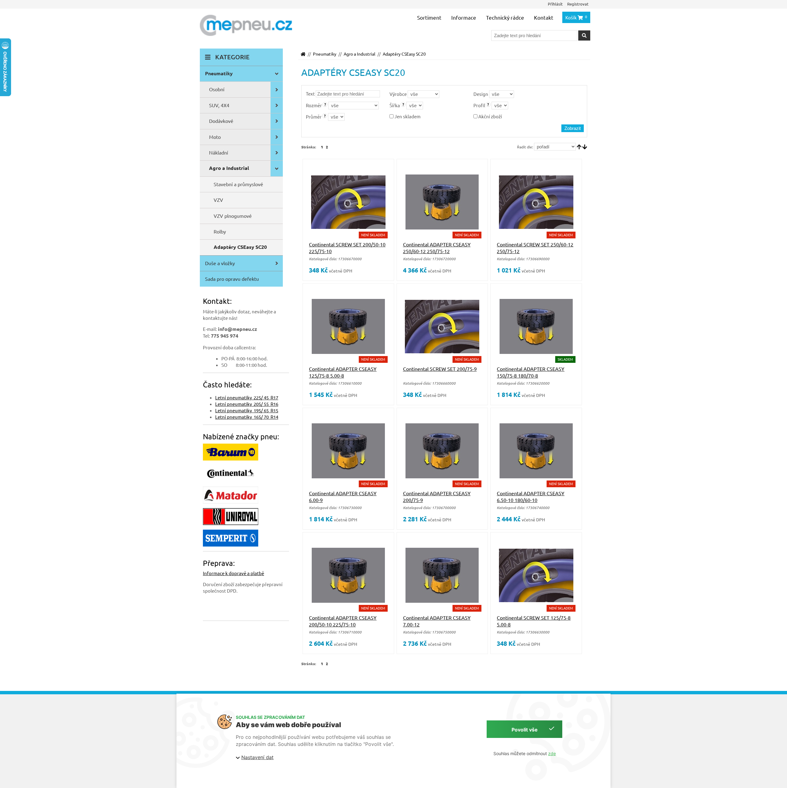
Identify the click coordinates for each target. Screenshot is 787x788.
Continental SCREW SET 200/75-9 (440, 369)
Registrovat (577, 3)
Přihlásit (555, 3)
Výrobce (398, 94)
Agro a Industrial (359, 54)
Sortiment (429, 17)
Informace (463, 17)
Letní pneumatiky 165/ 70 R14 (246, 417)
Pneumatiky (324, 54)
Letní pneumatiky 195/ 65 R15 (246, 410)
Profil (479, 105)
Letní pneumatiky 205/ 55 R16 (246, 404)
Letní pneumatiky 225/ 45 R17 (246, 397)
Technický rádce (505, 17)
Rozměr (314, 105)
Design (480, 94)
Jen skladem (407, 116)
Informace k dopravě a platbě (233, 573)
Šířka (395, 105)
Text (310, 93)
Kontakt (543, 17)
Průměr (314, 117)
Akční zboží (489, 116)
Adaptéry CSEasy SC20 (404, 54)
